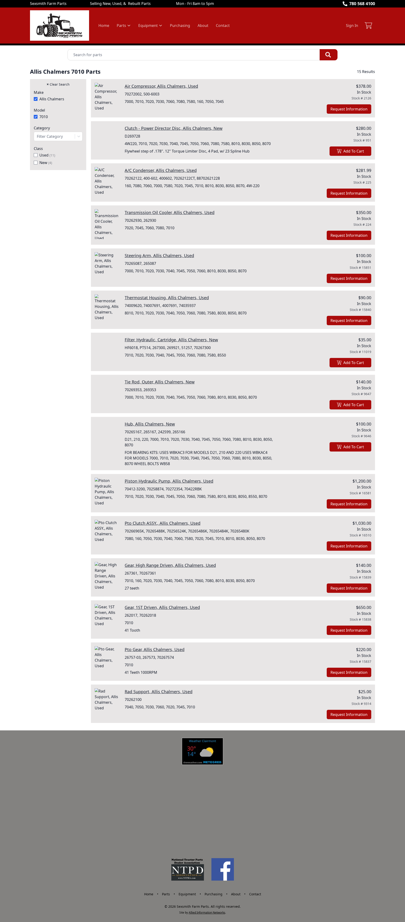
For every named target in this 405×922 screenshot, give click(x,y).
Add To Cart (353, 151)
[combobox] (58, 136)
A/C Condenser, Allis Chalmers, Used (161, 170)
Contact (223, 25)
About (203, 25)
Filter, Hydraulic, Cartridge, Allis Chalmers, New (171, 340)
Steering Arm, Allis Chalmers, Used (159, 255)
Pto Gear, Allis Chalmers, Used (154, 649)
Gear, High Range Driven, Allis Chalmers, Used (170, 565)
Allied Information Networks (207, 913)
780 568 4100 (362, 3)
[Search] (329, 54)
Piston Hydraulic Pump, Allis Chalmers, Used (169, 481)
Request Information (349, 109)
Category (42, 128)
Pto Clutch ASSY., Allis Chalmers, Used (162, 523)
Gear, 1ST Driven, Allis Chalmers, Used (162, 607)
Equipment (187, 894)
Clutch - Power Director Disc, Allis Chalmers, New (173, 128)
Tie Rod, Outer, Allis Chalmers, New (160, 382)
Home (103, 25)
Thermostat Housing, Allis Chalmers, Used (167, 297)
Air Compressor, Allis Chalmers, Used (161, 86)
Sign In (352, 25)
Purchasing (180, 25)
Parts (166, 894)
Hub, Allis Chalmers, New (150, 424)
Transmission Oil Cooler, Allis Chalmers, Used (169, 212)
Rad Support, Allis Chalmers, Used (158, 691)
